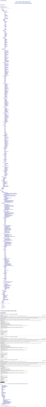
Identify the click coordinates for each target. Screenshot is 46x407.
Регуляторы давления (7, 238)
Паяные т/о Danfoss (7, 262)
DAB (5, 219)
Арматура (6, 230)
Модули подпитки (6, 198)
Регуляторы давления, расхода (8, 225)
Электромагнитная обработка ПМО (7, 401)
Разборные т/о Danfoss (7, 261)
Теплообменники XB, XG (7, 231)
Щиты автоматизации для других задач (9, 202)
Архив (3, 300)
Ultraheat (5, 275)
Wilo (3, 203)
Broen (5, 252)
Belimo (4, 233)
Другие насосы (4, 217)
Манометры (6, 283)
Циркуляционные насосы (7, 204)
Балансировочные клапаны (7, 243)
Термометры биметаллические (8, 285)
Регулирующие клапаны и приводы (8, 240)
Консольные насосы (7, 207)
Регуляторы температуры (7, 239)
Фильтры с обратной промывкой (8, 242)
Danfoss (5, 256)
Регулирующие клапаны (7, 226)
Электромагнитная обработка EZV (6, 399)
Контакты (3, 301)
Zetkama (5, 250)
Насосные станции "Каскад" (6, 194)
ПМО (5, 271)
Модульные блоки (5, 196)
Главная (2, 191)
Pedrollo (5, 220)
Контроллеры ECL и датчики (8, 228)
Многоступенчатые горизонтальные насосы (9, 213)
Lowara (5, 218)
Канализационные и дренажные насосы (9, 209)
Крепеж (5, 289)
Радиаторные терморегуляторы (8, 229)
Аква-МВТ (6, 277)
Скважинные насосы (7, 208)
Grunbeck (6, 267)
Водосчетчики (4, 278)
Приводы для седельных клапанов (8, 234)
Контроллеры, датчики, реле (8, 244)
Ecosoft (4, 398)
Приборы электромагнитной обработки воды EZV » (22, 383)
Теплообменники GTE (5, 192)
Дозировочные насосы (7, 216)
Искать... (1, 8)
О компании (3, 302)
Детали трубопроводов (7, 287)
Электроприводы (6, 227)
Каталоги (4, 294)
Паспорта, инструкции (5, 295)
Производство (4, 290)
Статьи (4, 298)
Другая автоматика (4, 392)
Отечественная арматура (7, 258)
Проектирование (5, 291)
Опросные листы (5, 296)
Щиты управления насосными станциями (9, 200)
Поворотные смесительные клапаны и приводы (10, 236)
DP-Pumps (6, 224)
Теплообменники (3, 393)
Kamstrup (5, 280)
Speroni (5, 221)
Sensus (5, 276)
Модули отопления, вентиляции (8, 197)
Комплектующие (5, 286)
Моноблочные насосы (7, 206)
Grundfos (4, 210)
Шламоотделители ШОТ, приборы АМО (7, 402)
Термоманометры (6, 284)
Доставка (4, 293)
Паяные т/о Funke (6, 260)
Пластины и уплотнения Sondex (8, 264)
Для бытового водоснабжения (8, 215)
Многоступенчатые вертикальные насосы (9, 205)
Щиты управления (5, 199)
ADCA (5, 246)
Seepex (5, 222)
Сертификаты (1, 312)
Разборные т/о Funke (7, 259)
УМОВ (5, 272)
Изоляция (6, 288)
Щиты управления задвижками (8, 201)
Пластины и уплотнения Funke (8, 263)
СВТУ (5, 274)
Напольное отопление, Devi (7, 232)
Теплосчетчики (4, 273)
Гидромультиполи (5, 400)
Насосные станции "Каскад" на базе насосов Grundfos (10, 195)
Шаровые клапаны (7, 235)
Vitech (5, 255)
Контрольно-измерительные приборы (6, 403)
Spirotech (5, 266)
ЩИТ (5, 270)
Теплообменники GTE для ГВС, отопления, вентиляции (10, 193)
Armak (5, 257)
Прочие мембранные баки (7, 282)
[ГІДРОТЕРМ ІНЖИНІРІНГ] (3, 0)
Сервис (4, 292)
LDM (3, 237)
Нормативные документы (6, 299)
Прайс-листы (4, 312)
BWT (5, 268)
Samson (5, 247)
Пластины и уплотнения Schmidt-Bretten (9, 265)
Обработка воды (3, 307)
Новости (4, 297)
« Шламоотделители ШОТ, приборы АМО (12, 383)
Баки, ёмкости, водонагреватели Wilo (9, 281)
